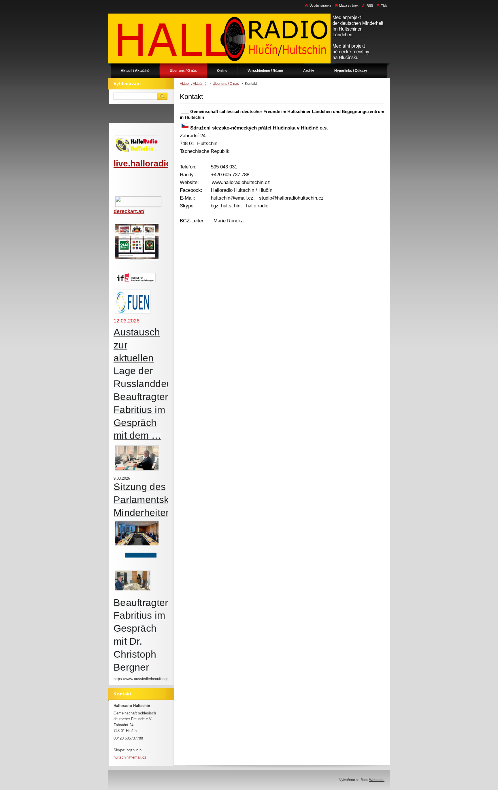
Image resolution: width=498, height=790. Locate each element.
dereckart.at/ (129, 211)
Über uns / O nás (226, 83)
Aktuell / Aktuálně (193, 83)
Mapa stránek (349, 5)
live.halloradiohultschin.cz (167, 163)
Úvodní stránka (320, 5)
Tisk (384, 5)
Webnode (376, 780)
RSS (370, 5)
